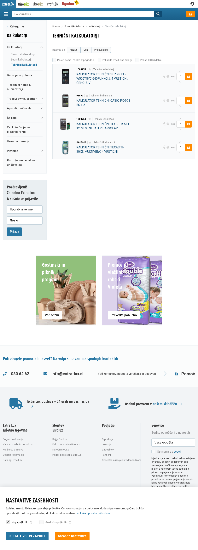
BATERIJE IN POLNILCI (19, 75)
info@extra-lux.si (67, 373)
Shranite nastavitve (72, 536)
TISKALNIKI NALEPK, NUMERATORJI (19, 87)
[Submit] (158, 14)
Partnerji (106, 454)
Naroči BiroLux (60, 449)
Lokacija (106, 444)
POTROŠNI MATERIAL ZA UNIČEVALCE (21, 163)
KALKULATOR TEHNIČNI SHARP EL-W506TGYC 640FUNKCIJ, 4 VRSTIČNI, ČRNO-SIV (102, 78)
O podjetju (108, 439)
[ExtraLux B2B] (8, 4)
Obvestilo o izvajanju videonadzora (121, 460)
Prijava (14, 231)
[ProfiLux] (52, 4)
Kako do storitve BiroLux (66, 444)
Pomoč (188, 373)
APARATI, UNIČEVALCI (19, 108)
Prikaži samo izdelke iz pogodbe (75, 60)
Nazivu (74, 49)
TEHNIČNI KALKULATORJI (24, 64)
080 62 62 (20, 373)
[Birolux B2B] (23, 4)
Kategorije (16, 26)
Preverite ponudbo (124, 315)
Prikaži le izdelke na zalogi (117, 60)
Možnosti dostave (13, 449)
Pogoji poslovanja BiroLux (66, 454)
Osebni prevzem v (151, 404)
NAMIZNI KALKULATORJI (23, 54)
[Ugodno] (68, 4)
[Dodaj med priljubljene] (89, 69)
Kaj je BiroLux (59, 439)
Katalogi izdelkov (12, 460)
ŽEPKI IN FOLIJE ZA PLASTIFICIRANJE (18, 130)
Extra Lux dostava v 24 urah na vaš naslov (58, 401)
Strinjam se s (169, 451)
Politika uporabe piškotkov (93, 513)
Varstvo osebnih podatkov (17, 444)
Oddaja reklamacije (13, 454)
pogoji (177, 451)
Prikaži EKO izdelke (150, 60)
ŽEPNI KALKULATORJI (21, 59)
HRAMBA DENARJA (18, 141)
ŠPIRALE (12, 118)
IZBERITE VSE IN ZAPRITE (27, 536)
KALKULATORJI (14, 47)
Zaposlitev (108, 449)
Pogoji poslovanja (13, 439)
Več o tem (52, 315)
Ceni (86, 49)
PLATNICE (12, 151)
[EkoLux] (38, 4)
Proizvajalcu (101, 49)
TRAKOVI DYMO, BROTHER (22, 98)
